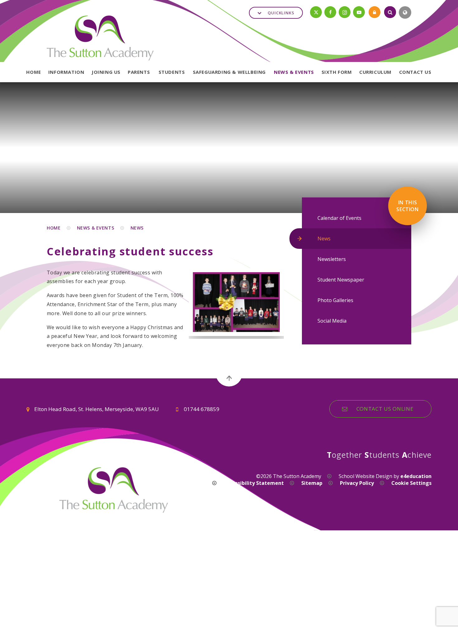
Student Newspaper (340, 279)
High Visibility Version (178, 483)
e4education (416, 476)
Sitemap (311, 483)
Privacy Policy (357, 483)
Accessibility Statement (254, 483)
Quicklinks (281, 13)
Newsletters (331, 259)
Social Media (331, 320)
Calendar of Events (339, 218)
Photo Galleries (335, 300)
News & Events (95, 228)
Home (53, 228)
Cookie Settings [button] (411, 483)
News (137, 228)
